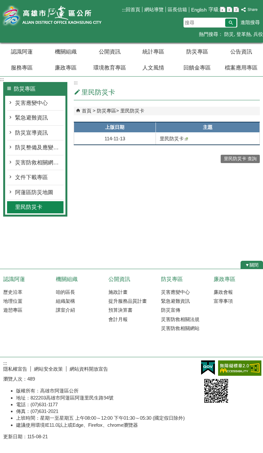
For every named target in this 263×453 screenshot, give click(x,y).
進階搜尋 (250, 22)
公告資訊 (241, 52)
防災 (228, 34)
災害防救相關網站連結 (39, 163)
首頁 (86, 110)
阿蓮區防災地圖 (34, 192)
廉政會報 (223, 292)
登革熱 (243, 34)
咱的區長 (65, 292)
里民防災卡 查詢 (240, 158)
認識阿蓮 (22, 52)
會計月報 (118, 319)
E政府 (208, 367)
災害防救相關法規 (180, 319)
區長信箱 (177, 9)
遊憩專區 (12, 310)
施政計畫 (118, 292)
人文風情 (153, 68)
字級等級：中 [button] (229, 9)
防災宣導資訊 (31, 133)
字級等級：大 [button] (236, 9)
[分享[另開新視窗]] (249, 10)
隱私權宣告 (15, 369)
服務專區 (22, 68)
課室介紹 (65, 310)
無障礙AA (239, 368)
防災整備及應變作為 (39, 147)
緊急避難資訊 (31, 118)
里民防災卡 (28, 207)
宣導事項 (223, 301)
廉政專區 (66, 68)
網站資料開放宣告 (89, 369)
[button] (230, 23)
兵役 (258, 34)
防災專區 (197, 52)
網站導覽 (154, 9)
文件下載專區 (31, 177)
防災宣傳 (170, 310)
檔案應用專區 (241, 68)
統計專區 (153, 52)
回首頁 (133, 9)
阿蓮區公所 (54, 15)
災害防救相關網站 (180, 328)
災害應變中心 (31, 103)
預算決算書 (120, 310)
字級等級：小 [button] (222, 9)
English (199, 9)
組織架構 (65, 301)
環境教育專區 (109, 68)
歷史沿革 (12, 292)
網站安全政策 (48, 369)
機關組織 (66, 52)
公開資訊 (110, 52)
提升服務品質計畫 (127, 301)
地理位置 (12, 301)
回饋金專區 (197, 68)
